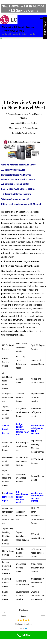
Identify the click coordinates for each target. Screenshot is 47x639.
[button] (21, 628)
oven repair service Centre (7, 446)
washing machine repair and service (37, 596)
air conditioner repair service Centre (7, 381)
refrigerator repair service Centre (22, 412)
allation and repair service (7, 461)
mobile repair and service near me (22, 461)
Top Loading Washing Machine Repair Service (7, 536)
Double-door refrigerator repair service (37, 429)
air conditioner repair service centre (22, 496)
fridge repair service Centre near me (22, 429)
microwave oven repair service (21, 478)
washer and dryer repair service (21, 347)
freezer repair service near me (22, 446)
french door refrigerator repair (36, 412)
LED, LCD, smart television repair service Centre (37, 515)
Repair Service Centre (5, 362)
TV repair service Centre (20, 397)
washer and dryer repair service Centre (37, 497)
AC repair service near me (7, 397)
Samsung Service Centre (6, 583)
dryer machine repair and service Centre (6, 478)
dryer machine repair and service (37, 397)
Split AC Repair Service (20, 553)
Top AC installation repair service (22, 536)
